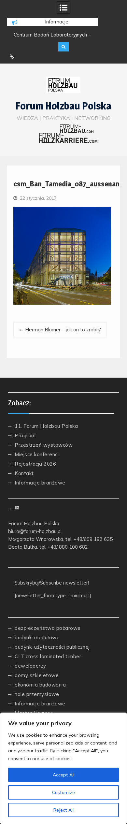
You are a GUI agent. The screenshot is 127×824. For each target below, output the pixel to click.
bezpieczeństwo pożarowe (48, 628)
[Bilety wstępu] (12, 56)
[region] (63, 768)
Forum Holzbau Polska (63, 106)
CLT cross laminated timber (48, 656)
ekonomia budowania (40, 685)
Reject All (63, 810)
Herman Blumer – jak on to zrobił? (63, 329)
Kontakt (24, 473)
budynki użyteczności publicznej (52, 647)
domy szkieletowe (37, 675)
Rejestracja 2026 (35, 464)
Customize (63, 792)
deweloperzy (30, 666)
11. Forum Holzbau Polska (46, 426)
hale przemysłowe (37, 694)
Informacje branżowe (40, 483)
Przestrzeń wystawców (44, 445)
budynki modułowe (37, 637)
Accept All (64, 775)
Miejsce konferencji (37, 454)
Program (25, 435)
